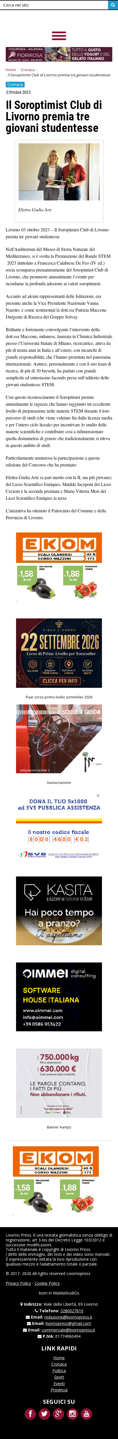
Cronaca (28, 69)
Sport (59, 1377)
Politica (59, 1370)
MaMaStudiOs (66, 1293)
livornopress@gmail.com (68, 1323)
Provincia (59, 1390)
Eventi (59, 1383)
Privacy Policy (18, 1283)
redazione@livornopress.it (68, 1317)
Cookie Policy (47, 1283)
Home (11, 69)
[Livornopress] (45, 20)
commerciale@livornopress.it (68, 1330)
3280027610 (71, 1310)
